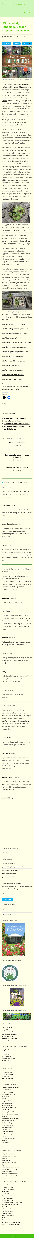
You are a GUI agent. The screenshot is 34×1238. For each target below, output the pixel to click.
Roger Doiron (5, 1076)
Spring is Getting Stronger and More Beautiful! (14, 867)
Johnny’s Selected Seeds (8, 1200)
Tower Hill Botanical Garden (9, 1038)
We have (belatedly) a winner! (15, 418)
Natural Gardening (7, 1127)
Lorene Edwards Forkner (22, 87)
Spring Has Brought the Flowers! (11, 877)
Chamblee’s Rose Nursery (9, 1156)
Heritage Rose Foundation (9, 1162)
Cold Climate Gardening (8, 1094)
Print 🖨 (6, 43)
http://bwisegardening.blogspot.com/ (15, 352)
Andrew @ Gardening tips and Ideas (16, 569)
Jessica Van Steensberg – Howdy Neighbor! (17, 456)
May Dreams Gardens (8, 1120)
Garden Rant (5, 1109)
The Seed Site (5, 1220)
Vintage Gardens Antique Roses (10, 1176)
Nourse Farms (6, 1207)
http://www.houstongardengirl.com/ (14, 356)
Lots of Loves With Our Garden (10, 870)
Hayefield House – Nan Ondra (10, 1118)
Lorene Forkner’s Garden (13, 421)
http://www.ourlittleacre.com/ (12, 370)
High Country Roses (7, 1165)
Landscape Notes (6, 1056)
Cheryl (4, 611)
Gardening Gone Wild (8, 1112)
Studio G (4, 1140)
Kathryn (5, 753)
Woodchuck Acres (7, 1145)
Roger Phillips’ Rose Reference (10, 1169)
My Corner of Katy (7, 1123)
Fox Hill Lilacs (5, 1194)
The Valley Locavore (7, 1078)
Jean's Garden (5, 1052)
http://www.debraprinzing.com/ (13, 375)
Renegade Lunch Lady (8, 1074)
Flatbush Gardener (7, 1103)
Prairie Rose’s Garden (8, 1131)
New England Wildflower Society (11, 1205)
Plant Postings (6, 1129)
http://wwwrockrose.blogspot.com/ (14, 333)
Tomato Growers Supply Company (11, 1222)
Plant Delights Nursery (8, 1211)
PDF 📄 (17, 43)
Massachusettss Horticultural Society (12, 1202)
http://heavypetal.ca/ (9, 338)
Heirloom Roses (6, 1160)
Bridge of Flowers (6, 1030)
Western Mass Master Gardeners (11, 1224)
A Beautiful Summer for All (9, 863)
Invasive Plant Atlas (7, 1198)
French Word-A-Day (7, 1105)
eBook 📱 (27, 43)
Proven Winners (6, 1213)
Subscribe (7, 899)
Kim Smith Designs (7, 1054)
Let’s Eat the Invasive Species (17, 467)
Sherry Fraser (7, 777)
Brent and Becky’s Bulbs (8, 1189)
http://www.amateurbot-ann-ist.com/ (15, 324)
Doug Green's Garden (8, 1050)
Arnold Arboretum (7, 1027)
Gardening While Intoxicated (10, 1114)
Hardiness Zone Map (7, 1196)
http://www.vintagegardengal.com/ (14, 379)
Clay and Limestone (7, 1092)
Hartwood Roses (6, 1158)
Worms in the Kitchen (17, 443)
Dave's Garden (6, 1096)
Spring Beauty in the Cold (9, 873)
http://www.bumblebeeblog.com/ (13, 361)
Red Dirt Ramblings (7, 1134)
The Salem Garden (7, 1061)
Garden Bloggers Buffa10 (9, 1107)
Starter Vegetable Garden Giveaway (17, 424)
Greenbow (5, 1116)
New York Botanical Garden (9, 1034)
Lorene (4, 545)
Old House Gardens (7, 1209)
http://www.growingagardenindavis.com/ (16, 342)
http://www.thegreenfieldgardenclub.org (16, 721)
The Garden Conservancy (9, 1218)
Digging (4, 1098)
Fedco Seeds (5, 1191)
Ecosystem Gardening (8, 1101)
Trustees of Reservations (8, 1041)
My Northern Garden (8, 1125)
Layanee (5, 487)
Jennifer (5, 637)
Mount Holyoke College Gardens (11, 1032)
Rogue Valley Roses (7, 1171)
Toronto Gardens (6, 1063)
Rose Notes (5, 1136)
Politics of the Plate (7, 1072)
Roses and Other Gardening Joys (11, 1138)
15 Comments (21, 37)
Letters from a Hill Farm (8, 1058)
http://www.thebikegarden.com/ (13, 365)
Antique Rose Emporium (8, 1154)
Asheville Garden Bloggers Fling (10, 1087)
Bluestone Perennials (8, 1187)
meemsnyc (6, 598)
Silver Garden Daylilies (8, 1215)
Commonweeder (14, 4)
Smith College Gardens (8, 1036)
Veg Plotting (5, 1142)
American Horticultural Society (10, 1185)
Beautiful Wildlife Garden (8, 1090)
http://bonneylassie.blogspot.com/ (14, 347)
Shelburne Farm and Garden (10, 1173)
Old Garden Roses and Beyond (10, 1167)
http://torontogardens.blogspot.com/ (15, 329)
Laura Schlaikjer (8, 706)
